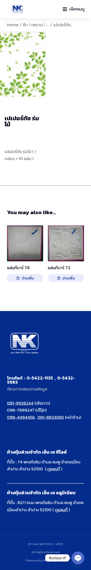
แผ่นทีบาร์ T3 (59, 268)
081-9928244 (20, 403)
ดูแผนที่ (53, 469)
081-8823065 (51, 417)
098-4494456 (21, 417)
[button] (73, 9)
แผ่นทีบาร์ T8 (18, 268)
